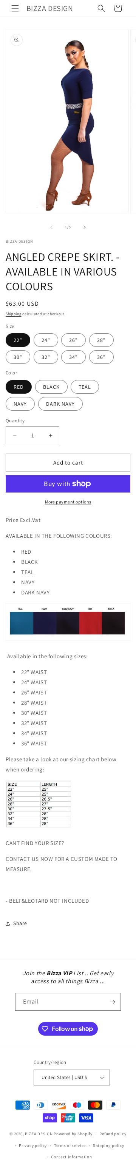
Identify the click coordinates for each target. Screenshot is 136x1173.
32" (46, 357)
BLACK (51, 386)
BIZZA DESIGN (39, 1133)
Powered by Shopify (73, 1133)
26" (73, 340)
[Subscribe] (112, 1002)
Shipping (14, 313)
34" (73, 357)
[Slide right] (84, 227)
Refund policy (112, 1133)
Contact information (71, 1156)
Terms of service (70, 1145)
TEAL (85, 386)
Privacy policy (33, 1145)
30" (18, 357)
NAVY (20, 403)
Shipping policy (108, 1145)
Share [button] (20, 923)
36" (101, 357)
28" (101, 340)
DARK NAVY (60, 403)
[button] (15, 8)
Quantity (15, 420)
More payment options (68, 502)
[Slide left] (51, 227)
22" (18, 340)
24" (46, 340)
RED (19, 386)
